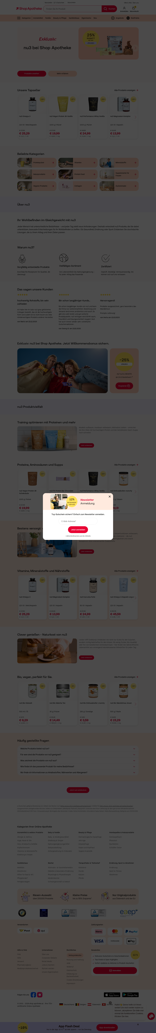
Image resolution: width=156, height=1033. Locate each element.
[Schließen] (110, 496)
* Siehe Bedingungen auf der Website (78, 536)
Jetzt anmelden (78, 530)
